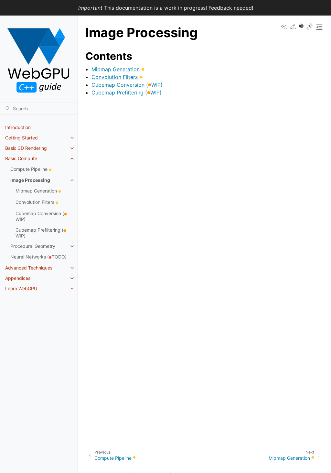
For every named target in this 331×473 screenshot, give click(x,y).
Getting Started (21, 137)
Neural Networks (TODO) (38, 256)
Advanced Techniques (28, 267)
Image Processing (30, 180)
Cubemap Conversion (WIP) (41, 216)
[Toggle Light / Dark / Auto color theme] (309, 27)
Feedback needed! (230, 8)
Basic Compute (21, 158)
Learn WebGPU (21, 288)
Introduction (18, 127)
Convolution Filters (37, 202)
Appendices (17, 278)
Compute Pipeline (31, 169)
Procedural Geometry (32, 246)
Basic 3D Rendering (26, 148)
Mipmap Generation (38, 190)
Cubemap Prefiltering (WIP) (41, 232)
